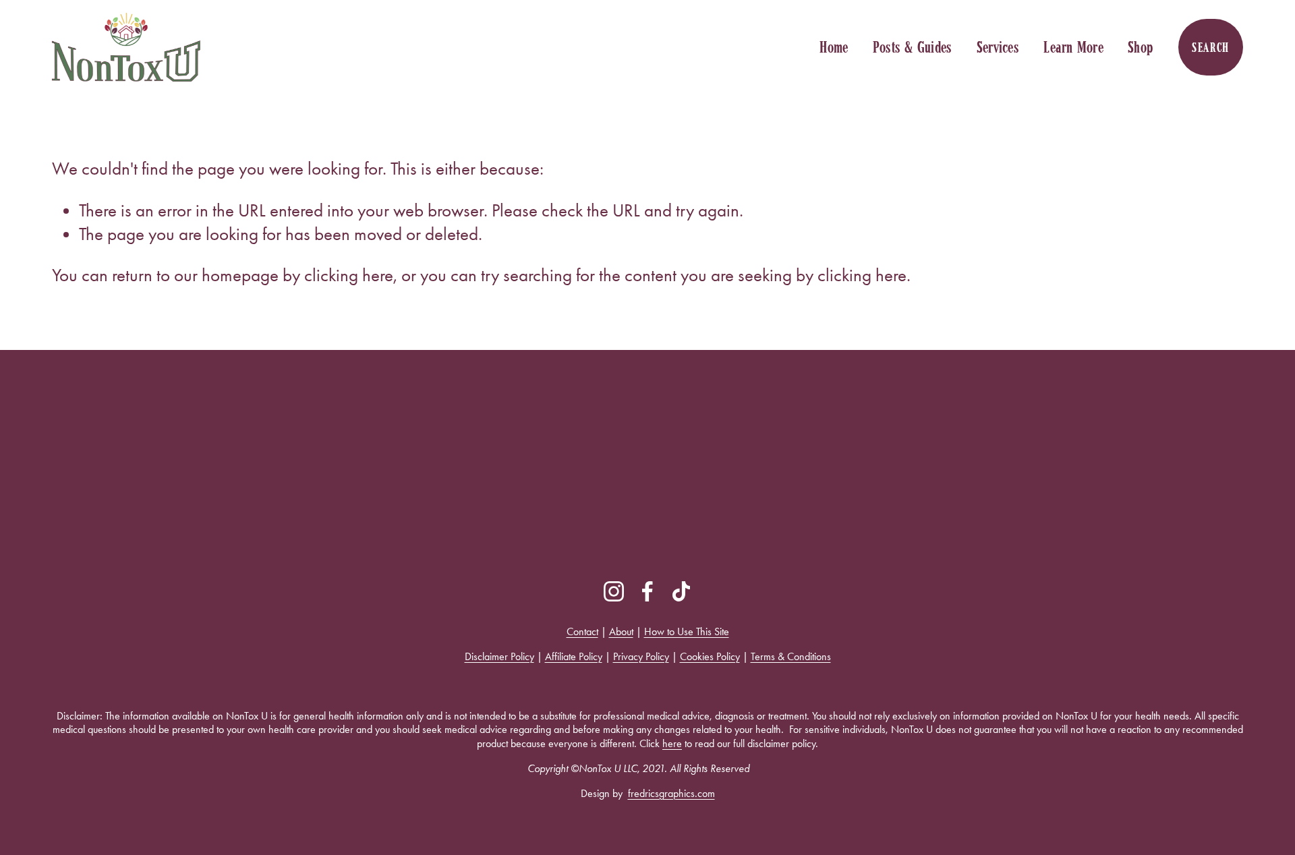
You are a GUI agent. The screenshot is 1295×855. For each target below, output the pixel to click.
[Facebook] (647, 591)
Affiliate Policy (573, 656)
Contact (582, 631)
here (672, 743)
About (621, 631)
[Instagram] (614, 591)
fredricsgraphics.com (671, 793)
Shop (1140, 47)
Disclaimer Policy (499, 656)
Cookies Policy (710, 656)
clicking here (348, 275)
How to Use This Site (686, 631)
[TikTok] (681, 591)
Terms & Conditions (791, 656)
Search (1211, 47)
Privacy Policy (641, 656)
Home (833, 47)
